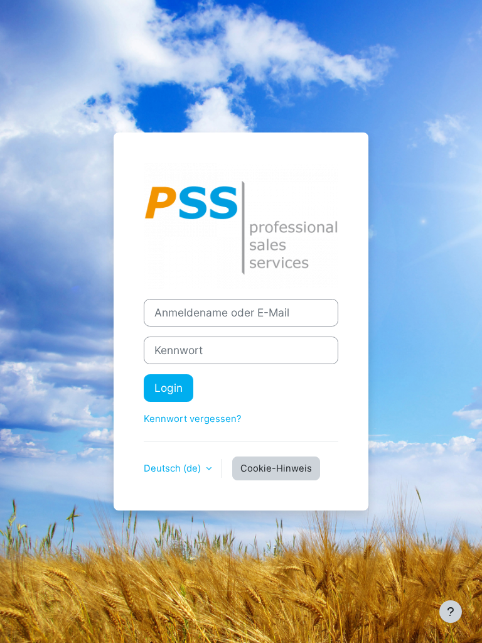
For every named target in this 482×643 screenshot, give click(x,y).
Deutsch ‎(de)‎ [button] (173, 468)
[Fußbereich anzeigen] (450, 611)
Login (168, 387)
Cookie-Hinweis (276, 468)
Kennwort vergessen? (193, 418)
